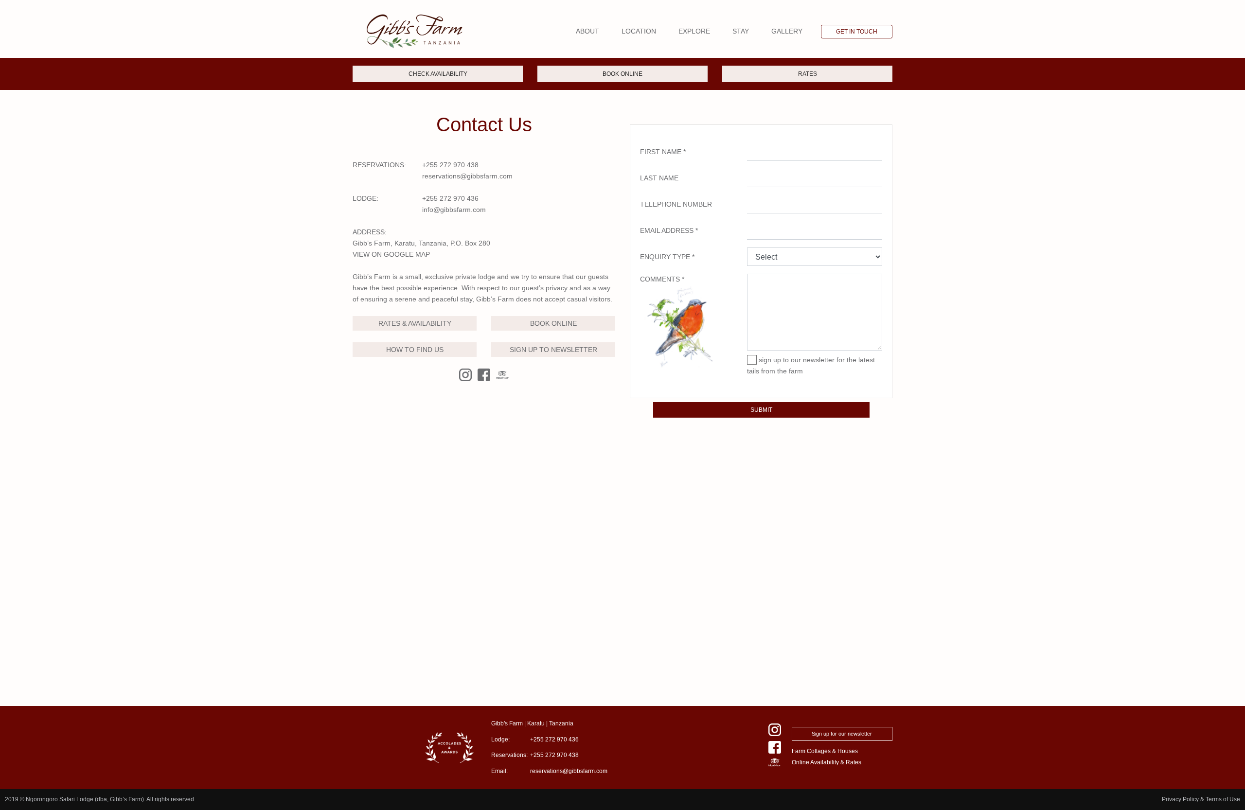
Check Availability (438, 73)
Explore (694, 31)
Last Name (659, 178)
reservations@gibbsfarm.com (467, 176)
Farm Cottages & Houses (825, 751)
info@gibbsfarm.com (454, 209)
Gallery (786, 31)
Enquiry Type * (667, 257)
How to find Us (415, 349)
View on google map (391, 254)
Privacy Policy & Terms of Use (1201, 799)
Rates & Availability (414, 323)
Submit (761, 409)
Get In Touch (856, 31)
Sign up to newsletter (553, 349)
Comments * (662, 279)
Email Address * (669, 230)
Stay (740, 31)
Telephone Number (676, 204)
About (587, 31)
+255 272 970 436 (450, 198)
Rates (807, 73)
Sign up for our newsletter (842, 734)
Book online (622, 73)
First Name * (663, 152)
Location (639, 31)
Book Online (553, 323)
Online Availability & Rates (826, 762)
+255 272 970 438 (450, 165)
